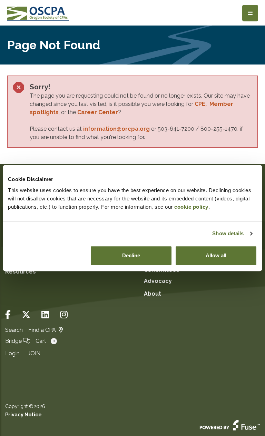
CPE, (202, 104)
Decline (131, 255)
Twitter (26, 314)
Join (34, 353)
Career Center (97, 112)
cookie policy (191, 207)
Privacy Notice (23, 414)
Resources (20, 271)
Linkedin (45, 314)
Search (14, 330)
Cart (45, 341)
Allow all (216, 255)
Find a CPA (42, 330)
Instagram (64, 314)
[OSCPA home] (38, 13)
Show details (228, 233)
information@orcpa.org (116, 129)
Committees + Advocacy (163, 275)
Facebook (8, 314)
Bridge (14, 341)
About (152, 293)
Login (12, 353)
